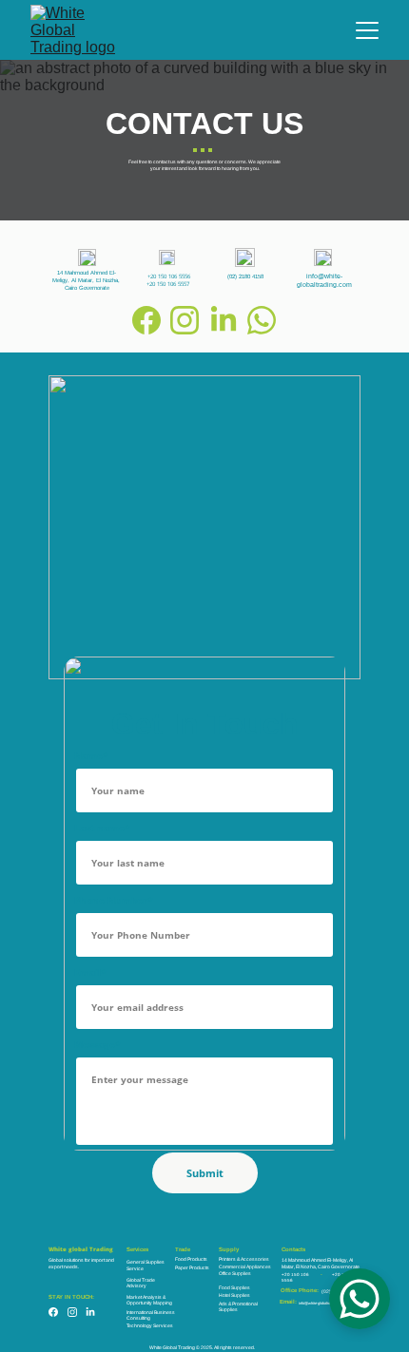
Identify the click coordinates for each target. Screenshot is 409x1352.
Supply (229, 1249)
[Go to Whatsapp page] (261, 320)
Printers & (230, 1259)
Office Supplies (235, 1273)
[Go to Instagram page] (184, 320)
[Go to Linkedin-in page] (223, 320)
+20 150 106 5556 (168, 276)
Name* (90, 755)
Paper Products (192, 1267)
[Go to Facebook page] (146, 320)
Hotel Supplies (234, 1295)
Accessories (255, 1259)
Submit (205, 1173)
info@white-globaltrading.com (322, 1303)
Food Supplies (234, 1287)
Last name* (101, 827)
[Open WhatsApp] (359, 1298)
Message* (97, 1044)
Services (137, 1249)
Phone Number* (113, 899)
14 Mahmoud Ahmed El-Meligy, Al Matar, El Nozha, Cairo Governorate (87, 280)
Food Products (191, 1259)
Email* (90, 972)
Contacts (293, 1249)
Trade (182, 1249)
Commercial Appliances (245, 1266)
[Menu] (367, 30)
